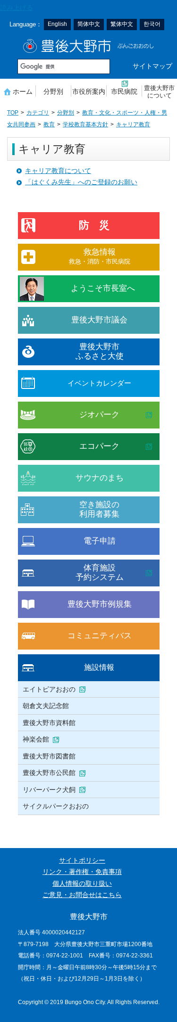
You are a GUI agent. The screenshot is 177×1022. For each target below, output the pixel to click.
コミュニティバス (99, 635)
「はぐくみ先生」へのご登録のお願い (81, 182)
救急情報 (99, 256)
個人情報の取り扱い (82, 883)
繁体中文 (121, 24)
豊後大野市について (159, 91)
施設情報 (99, 667)
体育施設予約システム (100, 572)
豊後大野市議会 (99, 319)
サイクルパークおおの (56, 806)
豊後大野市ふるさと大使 (100, 351)
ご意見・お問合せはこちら (82, 894)
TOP (12, 112)
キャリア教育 (133, 124)
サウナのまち (100, 477)
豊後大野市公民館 (49, 772)
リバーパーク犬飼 (49, 789)
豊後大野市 (88, 46)
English (57, 24)
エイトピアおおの (49, 689)
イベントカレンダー (99, 383)
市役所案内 (88, 91)
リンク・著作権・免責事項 (82, 871)
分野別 (53, 91)
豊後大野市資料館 (49, 722)
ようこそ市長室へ (103, 288)
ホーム (23, 91)
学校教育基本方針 (85, 124)
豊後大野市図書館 (49, 756)
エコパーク (99, 446)
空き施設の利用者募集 (99, 509)
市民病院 (124, 91)
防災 (99, 225)
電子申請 (100, 540)
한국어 (151, 24)
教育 (49, 124)
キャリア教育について (58, 170)
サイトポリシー (82, 860)
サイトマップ (152, 66)
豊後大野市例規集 (99, 604)
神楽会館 (36, 739)
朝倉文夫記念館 (46, 705)
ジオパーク (99, 414)
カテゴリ (37, 112)
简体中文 (88, 24)
